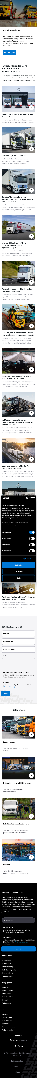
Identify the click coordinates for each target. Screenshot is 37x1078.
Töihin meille (7, 1017)
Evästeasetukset (17, 1061)
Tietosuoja (17, 1066)
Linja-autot (6, 994)
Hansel (4, 1000)
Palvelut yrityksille (9, 970)
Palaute (17, 1072)
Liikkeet (5, 1014)
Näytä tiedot (26, 559)
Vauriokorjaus (7, 976)
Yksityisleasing (7, 967)
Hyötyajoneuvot (8, 982)
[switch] (32, 538)
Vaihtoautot (6, 963)
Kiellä (19, 578)
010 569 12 (17, 1040)
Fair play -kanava (8, 1027)
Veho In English (8, 1030)
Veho (4, 1009)
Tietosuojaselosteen (21, 942)
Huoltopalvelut (7, 973)
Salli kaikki (18, 565)
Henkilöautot (7, 956)
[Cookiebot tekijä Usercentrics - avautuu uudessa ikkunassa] (26, 498)
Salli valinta (18, 571)
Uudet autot (6, 960)
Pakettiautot (7, 987)
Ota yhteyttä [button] (9, 52)
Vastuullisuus (7, 1020)
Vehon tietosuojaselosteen (13, 687)
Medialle (5, 1024)
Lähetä (5, 693)
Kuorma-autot (7, 990)
